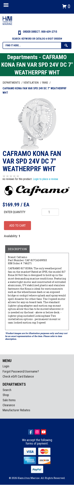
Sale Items (9, 400)
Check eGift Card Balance (18, 376)
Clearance (9, 405)
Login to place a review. (45, 179)
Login (6, 366)
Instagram (37, 432)
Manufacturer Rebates (16, 410)
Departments (12, 82)
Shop (6, 395)
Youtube (43, 432)
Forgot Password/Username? (21, 371)
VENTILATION (31, 82)
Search (7, 390)
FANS (45, 82)
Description (17, 249)
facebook (30, 432)
